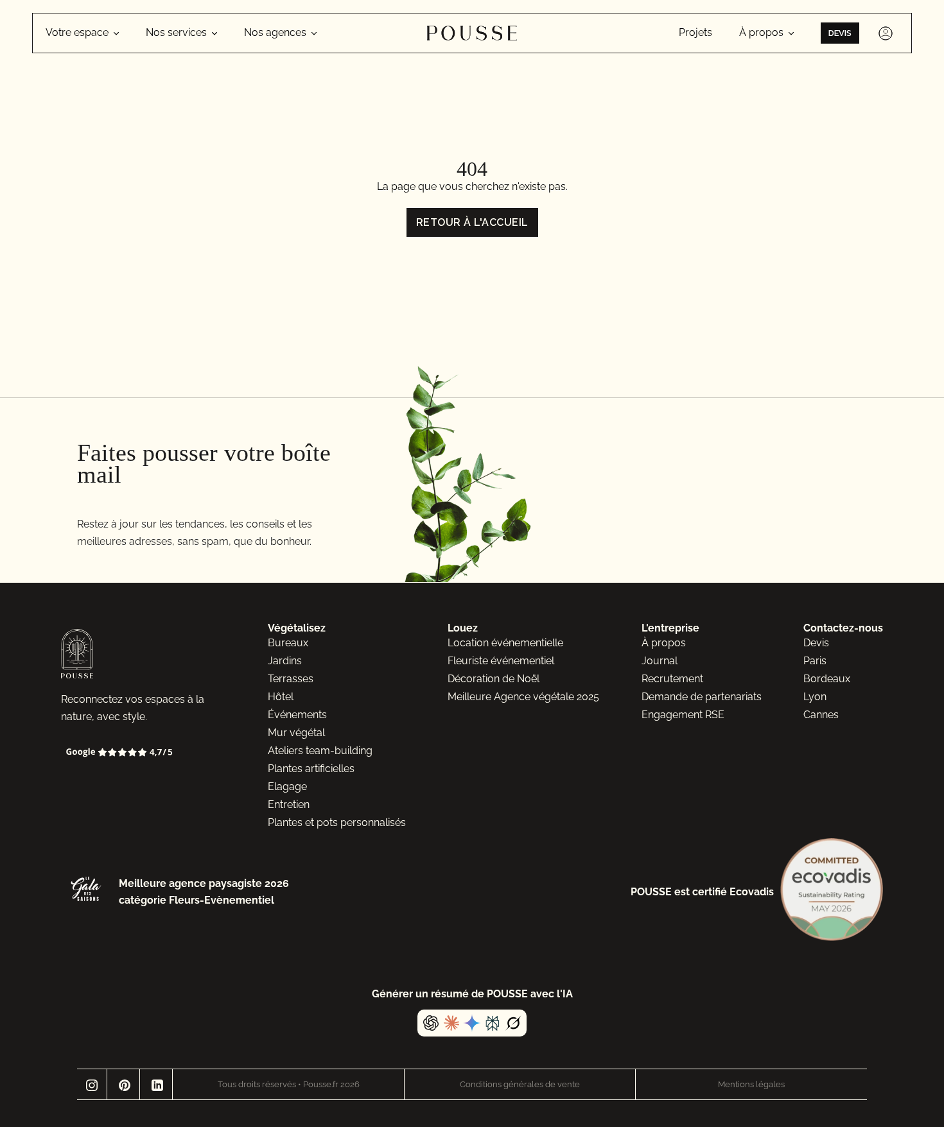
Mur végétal (296, 733)
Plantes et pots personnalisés (337, 822)
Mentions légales (751, 1084)
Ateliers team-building (320, 750)
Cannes (821, 715)
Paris (814, 661)
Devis (840, 33)
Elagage (287, 786)
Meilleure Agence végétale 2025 (523, 697)
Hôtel (280, 697)
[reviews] (143, 753)
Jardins (285, 661)
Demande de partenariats (702, 697)
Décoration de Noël (493, 679)
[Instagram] (92, 1084)
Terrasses (290, 679)
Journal (659, 661)
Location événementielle (505, 643)
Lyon (814, 697)
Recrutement (672, 679)
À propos (664, 643)
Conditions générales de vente (520, 1084)
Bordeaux (826, 679)
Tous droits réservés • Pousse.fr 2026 (289, 1084)
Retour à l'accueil (472, 222)
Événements (297, 715)
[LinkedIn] (158, 1084)
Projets (695, 32)
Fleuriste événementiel (501, 661)
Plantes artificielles (311, 768)
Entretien (289, 804)
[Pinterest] (125, 1084)
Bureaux (288, 643)
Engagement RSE (683, 715)
